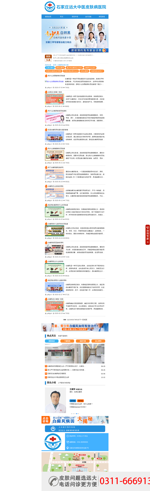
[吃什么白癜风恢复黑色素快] (54, 118)
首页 (54, 65)
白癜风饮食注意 (63, 65)
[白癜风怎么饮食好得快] (54, 193)
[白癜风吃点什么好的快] (54, 268)
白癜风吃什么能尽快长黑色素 (58, 224)
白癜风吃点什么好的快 (55, 261)
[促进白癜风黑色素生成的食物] (54, 136)
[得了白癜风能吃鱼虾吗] (54, 174)
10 (78, 320)
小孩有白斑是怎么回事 (61, 60)
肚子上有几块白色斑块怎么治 (63, 55)
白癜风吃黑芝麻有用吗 (55, 242)
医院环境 (75, 16)
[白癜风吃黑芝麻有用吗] (54, 249)
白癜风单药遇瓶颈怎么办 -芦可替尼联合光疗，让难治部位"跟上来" (67, 366)
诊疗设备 (88, 16)
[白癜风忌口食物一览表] (54, 306)
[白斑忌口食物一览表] (54, 99)
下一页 (81, 320)
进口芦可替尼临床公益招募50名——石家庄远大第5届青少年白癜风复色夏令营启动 (67, 370)
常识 (61, 16)
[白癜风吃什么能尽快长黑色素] (54, 231)
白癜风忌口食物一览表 (55, 299)
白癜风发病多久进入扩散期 (62, 58)
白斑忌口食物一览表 (55, 92)
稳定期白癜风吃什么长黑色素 (58, 205)
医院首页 (48, 16)
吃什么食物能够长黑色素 (56, 148)
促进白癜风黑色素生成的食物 (58, 130)
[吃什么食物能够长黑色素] (54, 155)
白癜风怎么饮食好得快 (55, 186)
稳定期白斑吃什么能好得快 (57, 280)
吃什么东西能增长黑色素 (56, 76)
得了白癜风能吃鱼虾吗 (55, 167)
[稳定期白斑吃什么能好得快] (54, 287)
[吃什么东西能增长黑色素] (54, 81)
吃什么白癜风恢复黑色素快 (57, 111)
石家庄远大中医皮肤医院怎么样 (58, 377)
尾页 (85, 320)
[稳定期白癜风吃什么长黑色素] (54, 212)
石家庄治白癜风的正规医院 (57, 373)
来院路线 (102, 16)
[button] (73, 51)
